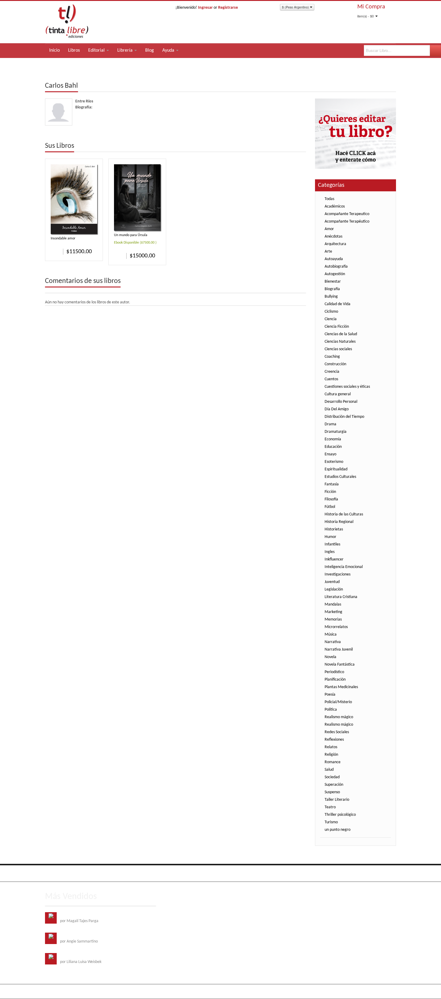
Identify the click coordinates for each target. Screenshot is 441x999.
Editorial (97, 50)
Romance (332, 762)
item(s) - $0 (365, 16)
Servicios (341, 872)
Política (331, 709)
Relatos (331, 747)
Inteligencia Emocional (344, 567)
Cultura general (338, 394)
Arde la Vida (70, 915)
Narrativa (333, 642)
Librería (125, 50)
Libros (74, 50)
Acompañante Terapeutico (347, 214)
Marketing (333, 612)
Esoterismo (334, 462)
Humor (330, 537)
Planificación (335, 679)
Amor (329, 229)
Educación (333, 447)
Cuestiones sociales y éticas (347, 386)
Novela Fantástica (340, 664)
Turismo (331, 822)
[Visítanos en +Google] (87, 873)
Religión (331, 754)
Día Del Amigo (337, 409)
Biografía (332, 289)
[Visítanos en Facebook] (50, 873)
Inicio (54, 50)
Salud (329, 769)
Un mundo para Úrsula (130, 235)
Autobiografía (336, 266)
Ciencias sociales (338, 349)
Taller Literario (337, 799)
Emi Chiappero (384, 991)
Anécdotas (333, 236)
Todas (329, 199)
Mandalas (333, 604)
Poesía (330, 694)
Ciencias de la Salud (341, 334)
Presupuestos (364, 872)
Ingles (329, 552)
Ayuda (169, 50)
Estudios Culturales (340, 477)
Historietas (334, 529)
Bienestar (333, 281)
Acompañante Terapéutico (347, 221)
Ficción (330, 492)
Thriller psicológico (340, 814)
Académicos (335, 206)
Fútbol (330, 507)
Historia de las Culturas (344, 514)
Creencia (332, 371)
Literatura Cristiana (341, 597)
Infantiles (332, 544)
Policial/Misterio (338, 702)
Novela (330, 657)
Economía (333, 439)
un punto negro (337, 829)
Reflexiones (334, 739)
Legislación (334, 589)
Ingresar (205, 7)
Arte (328, 251)
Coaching (332, 356)
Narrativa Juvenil (339, 649)
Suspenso (332, 792)
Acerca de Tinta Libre (312, 872)
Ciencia (331, 319)
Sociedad (332, 777)
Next (301, 146)
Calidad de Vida (337, 304)
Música (331, 634)
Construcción (335, 364)
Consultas (388, 872)
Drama (330, 424)
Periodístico (334, 672)
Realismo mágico (339, 717)
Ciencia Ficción (337, 326)
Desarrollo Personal (341, 401)
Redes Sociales (337, 732)
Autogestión (335, 274)
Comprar (55, 251)
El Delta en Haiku (74, 956)
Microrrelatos (336, 627)
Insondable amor (63, 238)
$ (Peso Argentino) (296, 7)
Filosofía (331, 499)
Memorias (333, 619)
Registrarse (228, 7)
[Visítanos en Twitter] (62, 873)
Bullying (331, 296)
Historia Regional (339, 522)
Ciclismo (331, 311)
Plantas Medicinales (341, 687)
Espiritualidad (336, 469)
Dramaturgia (335, 432)
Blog (149, 50)
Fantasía (332, 484)
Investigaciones (337, 574)
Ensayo (330, 454)
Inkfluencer (334, 559)
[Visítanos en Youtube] (75, 873)
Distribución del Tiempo (344, 416)
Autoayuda (334, 259)
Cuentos (331, 379)
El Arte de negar (73, 935)
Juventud (332, 582)
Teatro (330, 807)
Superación (334, 784)
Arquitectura (335, 244)
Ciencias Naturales (340, 341)
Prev (292, 146)
